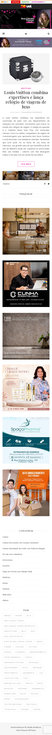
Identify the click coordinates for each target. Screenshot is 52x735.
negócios (9, 688)
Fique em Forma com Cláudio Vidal (17, 571)
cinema (7, 647)
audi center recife (13, 636)
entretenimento (12, 657)
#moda (7, 615)
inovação (37, 668)
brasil (40, 641)
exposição (34, 662)
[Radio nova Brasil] (26, 46)
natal (40, 683)
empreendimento (38, 652)
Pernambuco (38, 688)
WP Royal (31, 730)
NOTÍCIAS (15, 2)
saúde (7, 699)
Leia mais (26, 164)
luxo (25, 678)
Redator (6, 184)
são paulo (32, 704)
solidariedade (22, 699)
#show (18, 615)
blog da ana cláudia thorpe (18, 641)
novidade (22, 688)
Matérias (6, 577)
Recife (23, 694)
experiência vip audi (14, 662)
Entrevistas (7, 560)
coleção (20, 647)
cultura (33, 647)
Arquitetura (10, 631)
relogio (35, 694)
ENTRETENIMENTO (38, 2)
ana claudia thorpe (14, 621)
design (7, 652)
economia (20, 652)
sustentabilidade (13, 704)
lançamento (28, 673)
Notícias (26, 88)
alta (29, 615)
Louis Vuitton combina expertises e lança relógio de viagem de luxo (26, 99)
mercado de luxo (12, 683)
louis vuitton (11, 678)
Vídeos (5, 600)
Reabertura (10, 694)
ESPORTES (25, 2)
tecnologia (10, 709)
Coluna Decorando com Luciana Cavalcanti (20, 542)
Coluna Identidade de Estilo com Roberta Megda (24, 548)
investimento (11, 673)
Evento (28, 657)
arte (24, 631)
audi (33, 631)
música (29, 683)
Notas (5, 583)
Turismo (24, 709)
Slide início (7, 594)
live (41, 673)
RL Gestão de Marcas (33, 727)
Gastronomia (11, 668)
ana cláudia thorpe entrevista (19, 626)
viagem (36, 709)
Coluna (5, 537)
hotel (25, 668)
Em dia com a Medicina (12, 554)
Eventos (6, 565)
